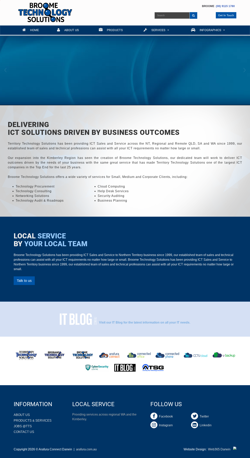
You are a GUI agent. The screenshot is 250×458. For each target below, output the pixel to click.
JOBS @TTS (23, 426)
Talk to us (24, 281)
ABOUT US (22, 415)
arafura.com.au (86, 449)
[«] (6, 70)
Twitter (203, 416)
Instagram (165, 425)
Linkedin (205, 425)
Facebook (165, 416)
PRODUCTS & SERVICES (33, 420)
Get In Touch (226, 15)
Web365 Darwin (219, 449)
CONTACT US (24, 432)
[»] (244, 70)
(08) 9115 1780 (225, 6)
